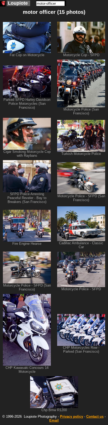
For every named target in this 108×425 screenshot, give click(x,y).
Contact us (95, 416)
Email (54, 420)
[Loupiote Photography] (3, 4)
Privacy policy (71, 416)
